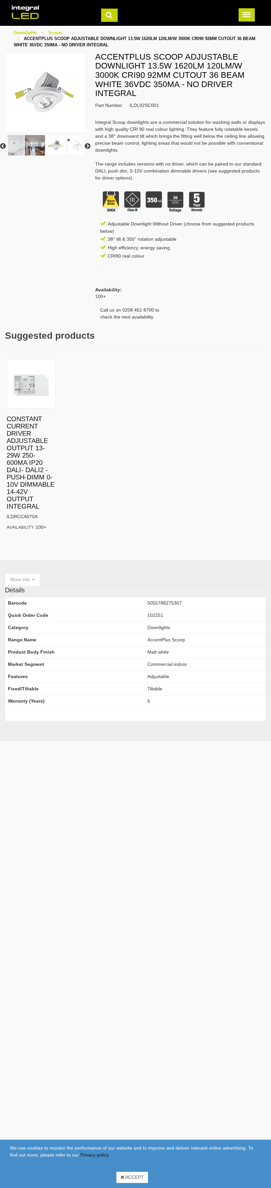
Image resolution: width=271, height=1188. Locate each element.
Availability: (21, 527)
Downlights (25, 32)
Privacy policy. (95, 1155)
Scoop (54, 32)
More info (20, 579)
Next (87, 146)
